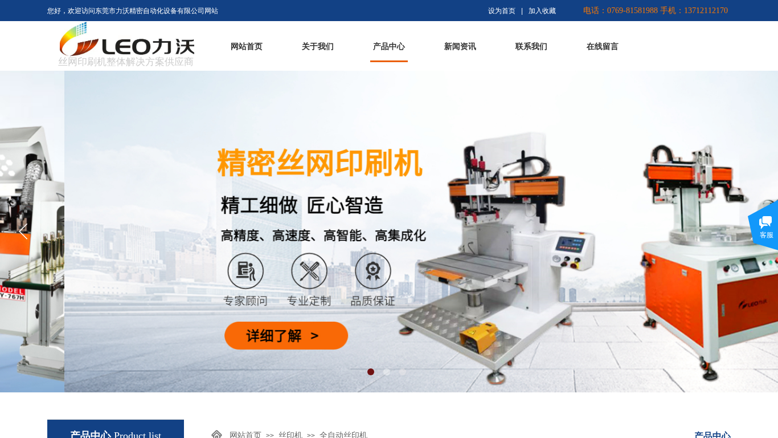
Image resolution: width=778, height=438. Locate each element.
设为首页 (501, 11)
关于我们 (318, 46)
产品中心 (389, 46)
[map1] (79, 38)
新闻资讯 (460, 46)
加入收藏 (542, 11)
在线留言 (603, 46)
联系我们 (531, 46)
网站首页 (247, 46)
